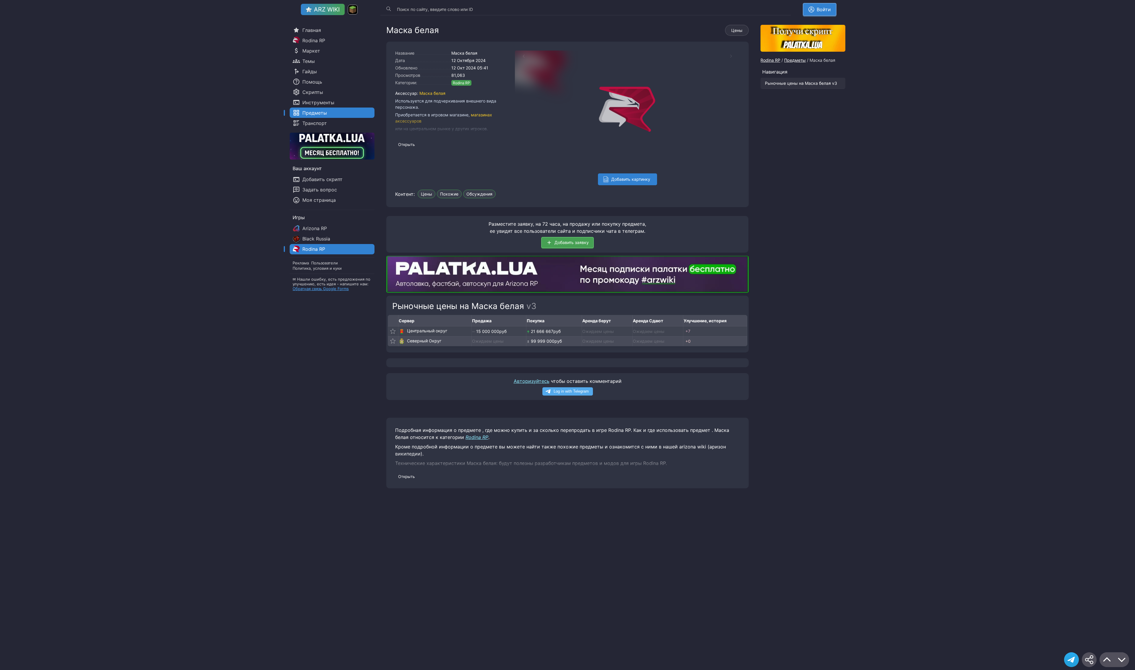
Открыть (406, 144)
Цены (736, 30)
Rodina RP (461, 83)
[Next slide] (734, 56)
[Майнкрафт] (353, 9)
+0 (687, 341)
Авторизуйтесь (531, 381)
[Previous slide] (521, 56)
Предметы (795, 60)
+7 (687, 331)
